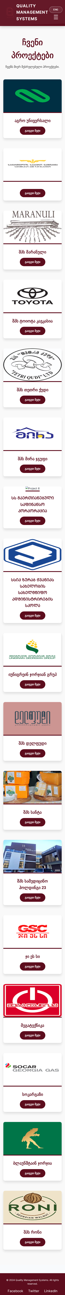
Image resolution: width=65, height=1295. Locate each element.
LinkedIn (51, 1291)
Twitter (33, 1291)
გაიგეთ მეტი (32, 130)
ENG (55, 9)
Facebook (15, 1291)
